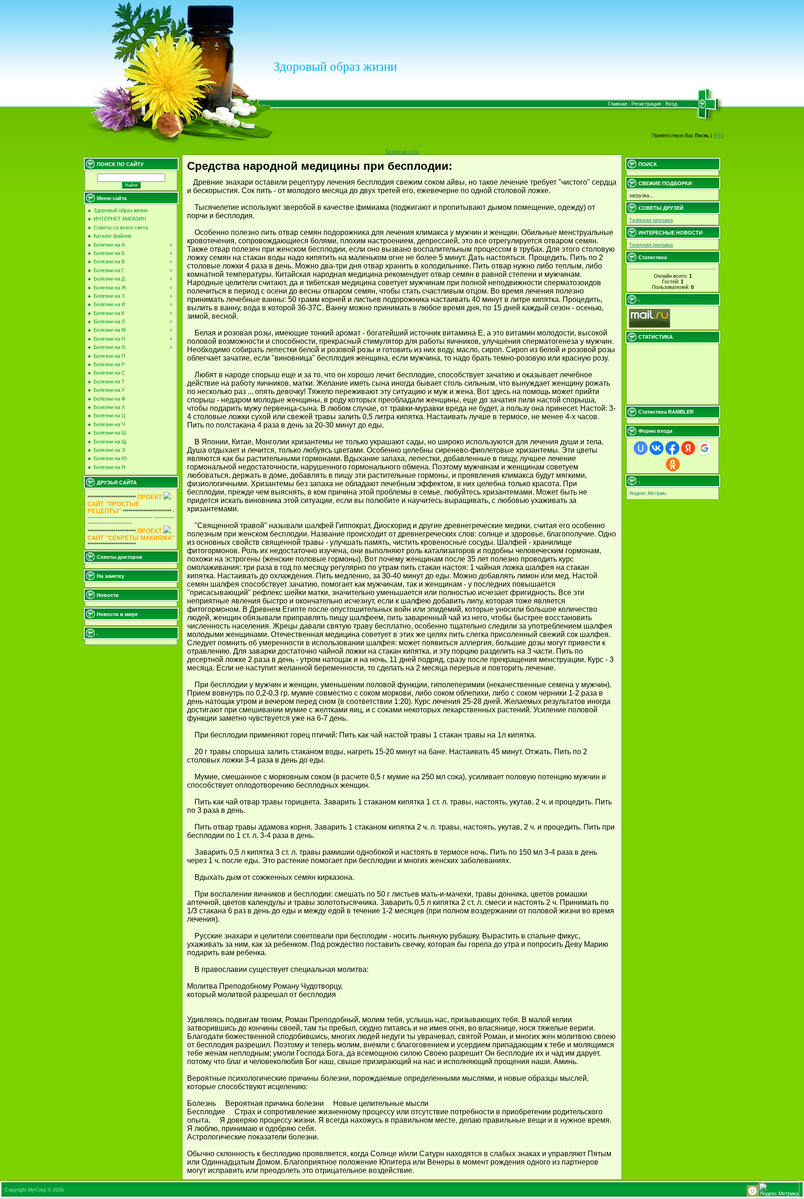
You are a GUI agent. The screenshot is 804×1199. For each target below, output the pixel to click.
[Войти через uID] (641, 448)
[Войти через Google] (704, 448)
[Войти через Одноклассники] (673, 464)
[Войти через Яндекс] (688, 448)
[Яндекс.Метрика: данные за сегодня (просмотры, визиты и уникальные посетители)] (778, 1189)
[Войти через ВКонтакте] (656, 448)
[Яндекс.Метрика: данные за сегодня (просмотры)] (647, 493)
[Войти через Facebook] (672, 448)
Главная (617, 104)
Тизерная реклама (651, 220)
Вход (671, 104)
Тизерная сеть (402, 151)
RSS (718, 135)
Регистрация (646, 104)
